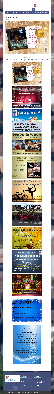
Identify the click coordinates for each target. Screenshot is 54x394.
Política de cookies (28, 392)
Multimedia (32, 12)
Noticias (27, 12)
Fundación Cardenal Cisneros (41, 12)
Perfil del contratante (10, 9)
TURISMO (37, 385)
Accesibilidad (35, 392)
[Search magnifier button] (33, 9)
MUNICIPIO (38, 384)
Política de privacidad (20, 392)
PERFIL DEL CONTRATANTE (41, 381)
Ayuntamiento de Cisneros (40, 5)
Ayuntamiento (10, 12)
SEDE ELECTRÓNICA (39, 380)
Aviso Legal (14, 392)
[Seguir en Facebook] (6, 383)
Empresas (22, 12)
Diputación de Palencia (12, 380)
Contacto (8, 392)
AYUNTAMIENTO (39, 382)
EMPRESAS (38, 386)
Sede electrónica (19, 9)
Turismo (16, 12)
